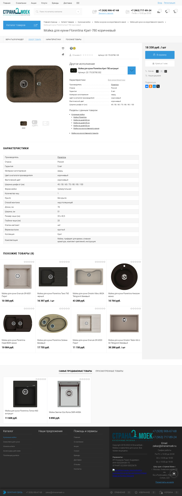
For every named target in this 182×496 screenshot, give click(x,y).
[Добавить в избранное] (63, 48)
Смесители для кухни (11, 442)
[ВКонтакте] (146, 86)
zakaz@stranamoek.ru (164, 446)
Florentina (115, 85)
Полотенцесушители (11, 455)
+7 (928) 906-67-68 (165, 431)
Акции (33, 3)
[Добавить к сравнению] (63, 54)
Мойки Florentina (79, 117)
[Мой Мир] (154, 86)
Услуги (44, 3)
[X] (158, 86)
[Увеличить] (34, 84)
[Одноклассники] (150, 86)
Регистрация (169, 3)
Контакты (78, 469)
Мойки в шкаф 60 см (81, 120)
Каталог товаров (15, 25)
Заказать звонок (106, 13)
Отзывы (77, 464)
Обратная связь (15, 492)
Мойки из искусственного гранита (84, 133)
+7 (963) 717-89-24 (165, 437)
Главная (6, 3)
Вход (160, 3)
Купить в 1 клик (161, 63)
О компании (21, 3)
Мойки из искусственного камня (86, 128)
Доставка (68, 3)
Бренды (55, 3)
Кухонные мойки (78, 114)
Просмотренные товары (109, 371)
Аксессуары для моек (12, 451)
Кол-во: (151, 71)
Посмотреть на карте (164, 482)
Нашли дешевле (154, 75)
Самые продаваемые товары (75, 371)
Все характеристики (116, 80)
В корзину (162, 55)
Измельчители (9, 446)
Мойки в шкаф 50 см (81, 126)
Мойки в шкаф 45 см (81, 123)
